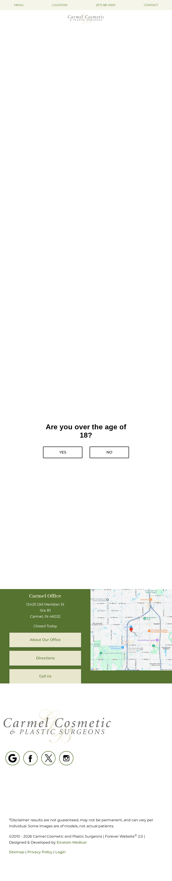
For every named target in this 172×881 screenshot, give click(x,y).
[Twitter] (48, 758)
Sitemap (16, 852)
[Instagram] (66, 758)
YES (62, 452)
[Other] (12, 758)
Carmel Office (45, 596)
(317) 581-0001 (106, 5)
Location (59, 5)
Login (60, 852)
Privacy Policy (39, 852)
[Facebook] (30, 758)
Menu (19, 5)
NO (109, 452)
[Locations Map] (131, 629)
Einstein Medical (71, 842)
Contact (151, 5)
